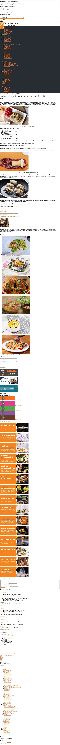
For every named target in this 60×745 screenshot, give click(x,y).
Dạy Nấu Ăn (4, 26)
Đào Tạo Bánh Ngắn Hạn (8, 58)
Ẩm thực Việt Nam (7, 87)
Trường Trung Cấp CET (7, 92)
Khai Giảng (4, 82)
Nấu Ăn (2, 12)
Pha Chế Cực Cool (7, 75)
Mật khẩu (2, 740)
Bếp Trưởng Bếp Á (7, 30)
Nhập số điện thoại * (4, 582)
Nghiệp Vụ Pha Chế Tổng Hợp (9, 67)
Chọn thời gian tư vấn (4, 584)
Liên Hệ (1, 648)
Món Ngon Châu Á (7, 77)
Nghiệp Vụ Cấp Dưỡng (7, 37)
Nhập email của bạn (4, 585)
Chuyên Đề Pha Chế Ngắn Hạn (9, 70)
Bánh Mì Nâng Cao (7, 57)
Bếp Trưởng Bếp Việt (7, 32)
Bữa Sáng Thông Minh (7, 72)
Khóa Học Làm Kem (7, 69)
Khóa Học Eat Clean (7, 45)
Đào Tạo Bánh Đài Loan (8, 56)
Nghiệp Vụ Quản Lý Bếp (8, 36)
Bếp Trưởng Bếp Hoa (7, 39)
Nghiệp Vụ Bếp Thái (7, 34)
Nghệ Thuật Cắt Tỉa (7, 46)
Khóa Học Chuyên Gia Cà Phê (9, 710)
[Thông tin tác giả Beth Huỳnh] (4, 226)
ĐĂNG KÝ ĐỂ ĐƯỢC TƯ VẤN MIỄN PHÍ (6, 655)
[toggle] (0, 602)
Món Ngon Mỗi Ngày (5, 81)
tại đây (16, 206)
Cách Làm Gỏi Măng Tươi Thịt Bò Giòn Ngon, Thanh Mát (11, 354)
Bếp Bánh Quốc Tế (7, 51)
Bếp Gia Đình (4, 71)
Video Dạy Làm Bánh (7, 60)
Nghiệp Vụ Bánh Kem (7, 53)
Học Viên (3, 83)
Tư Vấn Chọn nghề (7, 90)
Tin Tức (3, 86)
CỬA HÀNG (4, 85)
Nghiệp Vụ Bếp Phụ (7, 38)
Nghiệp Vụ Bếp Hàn (7, 33)
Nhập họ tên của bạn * (4, 581)
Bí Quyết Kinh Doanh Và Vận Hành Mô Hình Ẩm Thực (12, 44)
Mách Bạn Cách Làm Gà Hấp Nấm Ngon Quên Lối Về (10, 275)
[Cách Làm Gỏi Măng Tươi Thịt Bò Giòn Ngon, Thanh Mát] (16, 353)
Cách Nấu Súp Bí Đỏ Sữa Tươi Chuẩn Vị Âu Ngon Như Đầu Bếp (12, 334)
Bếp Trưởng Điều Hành (7, 27)
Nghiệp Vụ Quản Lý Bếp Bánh (9, 52)
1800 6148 (2, 654)
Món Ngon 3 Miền (7, 80)
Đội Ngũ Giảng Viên (3, 649)
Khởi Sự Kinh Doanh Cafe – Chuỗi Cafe (10, 68)
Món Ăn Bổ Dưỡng (7, 76)
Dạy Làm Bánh (4, 50)
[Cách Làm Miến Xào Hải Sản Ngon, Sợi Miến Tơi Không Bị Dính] (16, 254)
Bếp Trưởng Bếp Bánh (7, 693)
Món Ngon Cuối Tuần (7, 74)
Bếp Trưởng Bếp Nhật (7, 676)
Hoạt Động (6, 88)
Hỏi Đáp (5, 84)
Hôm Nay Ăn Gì (6, 73)
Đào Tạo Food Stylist (7, 41)
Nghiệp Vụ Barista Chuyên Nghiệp (9, 64)
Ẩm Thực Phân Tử (7, 89)
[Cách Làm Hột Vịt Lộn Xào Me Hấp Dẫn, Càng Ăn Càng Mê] (16, 294)
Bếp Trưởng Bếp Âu (7, 29)
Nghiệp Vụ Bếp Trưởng (7, 28)
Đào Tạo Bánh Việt (7, 55)
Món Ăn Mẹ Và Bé (7, 78)
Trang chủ (2, 93)
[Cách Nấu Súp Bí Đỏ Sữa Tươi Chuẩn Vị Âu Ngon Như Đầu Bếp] (16, 333)
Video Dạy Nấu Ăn (7, 49)
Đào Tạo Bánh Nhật (7, 54)
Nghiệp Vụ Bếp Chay (7, 35)
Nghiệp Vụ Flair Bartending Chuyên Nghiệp (11, 65)
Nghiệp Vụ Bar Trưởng (7, 62)
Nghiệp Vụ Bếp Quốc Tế (8, 31)
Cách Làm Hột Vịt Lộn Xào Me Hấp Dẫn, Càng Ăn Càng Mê (11, 295)
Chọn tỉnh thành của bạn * (5, 586)
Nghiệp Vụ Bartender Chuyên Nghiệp (10, 63)
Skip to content (2, 22)
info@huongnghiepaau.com (8, 638)
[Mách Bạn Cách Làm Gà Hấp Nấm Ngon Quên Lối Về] (16, 274)
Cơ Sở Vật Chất (2, 651)
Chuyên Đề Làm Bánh (7, 59)
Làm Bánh (7, 12)
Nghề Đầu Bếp (6, 91)
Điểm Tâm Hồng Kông (7, 40)
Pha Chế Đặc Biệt (7, 66)
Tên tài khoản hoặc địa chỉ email (5, 738)
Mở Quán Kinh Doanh (7, 48)
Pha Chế (11, 12)
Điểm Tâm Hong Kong (7, 718)
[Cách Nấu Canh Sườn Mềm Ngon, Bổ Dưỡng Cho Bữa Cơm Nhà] (16, 314)
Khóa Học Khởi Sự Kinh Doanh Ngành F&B (11, 685)
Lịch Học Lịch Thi (7, 726)
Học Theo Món (6, 47)
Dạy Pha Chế (4, 61)
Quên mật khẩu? (3, 743)
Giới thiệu (1, 646)
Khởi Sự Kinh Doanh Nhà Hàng (9, 43)
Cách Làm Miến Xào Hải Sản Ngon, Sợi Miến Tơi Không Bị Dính (12, 255)
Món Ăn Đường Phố (7, 79)
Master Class (6, 42)
